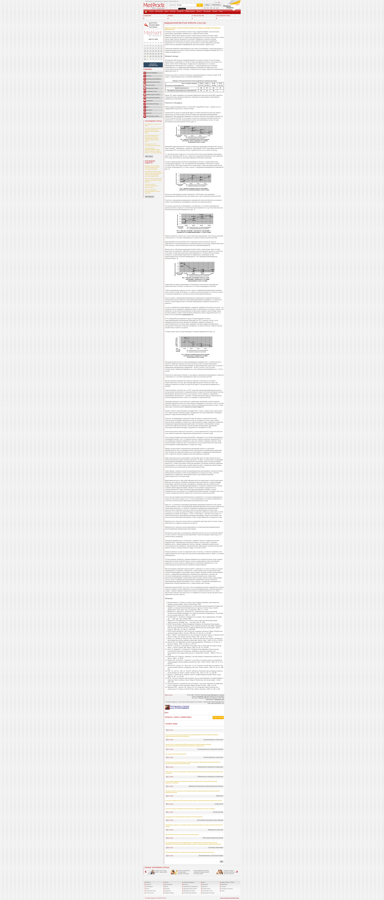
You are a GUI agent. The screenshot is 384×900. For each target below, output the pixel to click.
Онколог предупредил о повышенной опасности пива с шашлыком (152, 191)
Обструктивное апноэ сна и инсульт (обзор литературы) (182, 834)
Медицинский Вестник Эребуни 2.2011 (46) (185, 23)
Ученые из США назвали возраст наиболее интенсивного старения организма (153, 180)
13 (153, 51)
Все (221, 861)
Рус (219, 2)
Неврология (192, 786)
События (147, 15)
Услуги (151, 11)
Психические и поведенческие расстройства (209, 786)
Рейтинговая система (152, 116)
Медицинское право (152, 88)
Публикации (206, 11)
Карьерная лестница (152, 104)
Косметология (150, 85)
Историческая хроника (152, 97)
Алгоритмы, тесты (151, 91)
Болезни (172, 11)
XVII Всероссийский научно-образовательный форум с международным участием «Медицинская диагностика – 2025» (152, 138)
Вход (207, 5)
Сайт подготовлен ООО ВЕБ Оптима (229, 898)
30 (153, 45)
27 (145, 45)
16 (161, 51)
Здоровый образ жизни (153, 82)
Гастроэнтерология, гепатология (213, 739)
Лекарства (180, 11)
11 (147, 51)
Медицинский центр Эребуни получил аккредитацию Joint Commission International (152, 167)
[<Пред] (144, 39)
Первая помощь (190, 11)
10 (145, 51)
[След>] (161, 39)
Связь (221, 11)
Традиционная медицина (153, 79)
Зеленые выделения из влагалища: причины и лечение (184, 872)
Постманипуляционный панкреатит (175, 754)
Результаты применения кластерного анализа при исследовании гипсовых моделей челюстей (193, 800)
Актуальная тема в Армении (214, 820)
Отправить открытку (227, 888)
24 (145, 56)
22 (158, 54)
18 (147, 54)
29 (150, 45)
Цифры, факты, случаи (153, 94)
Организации (159, 11)
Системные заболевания (215, 847)
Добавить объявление (153, 64)
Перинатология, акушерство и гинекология (210, 767)
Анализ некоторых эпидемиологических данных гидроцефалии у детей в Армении (190, 808)
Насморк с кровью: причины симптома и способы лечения (229, 872)
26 (150, 56)
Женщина (149, 110)
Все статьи (149, 156)
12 (150, 51)
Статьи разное (201, 820)
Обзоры (221, 837)
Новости (199, 11)
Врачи (166, 11)
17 (145, 54)
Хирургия (220, 749)
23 (161, 54)
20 (153, 54)
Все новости (150, 196)
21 (156, 54)
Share (166, 712)
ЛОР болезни (207, 837)
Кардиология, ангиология (215, 829)
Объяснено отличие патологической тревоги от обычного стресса (151, 186)
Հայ (216, 2)
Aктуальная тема (223, 15)
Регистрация (216, 5)
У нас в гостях (198, 15)
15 (158, 51)
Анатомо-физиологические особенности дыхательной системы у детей (201, 872)
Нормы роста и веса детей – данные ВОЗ (161, 871)
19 (150, 54)
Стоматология (219, 804)
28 (147, 45)
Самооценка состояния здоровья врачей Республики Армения (183, 817)
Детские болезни (218, 812)
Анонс (170, 15)
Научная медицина (151, 72)
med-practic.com (219, 699)
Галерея (214, 11)
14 (156, 51)
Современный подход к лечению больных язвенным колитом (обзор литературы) (189, 852)
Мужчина (149, 113)
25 (147, 56)
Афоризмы (149, 100)
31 (156, 45)
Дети (147, 107)
